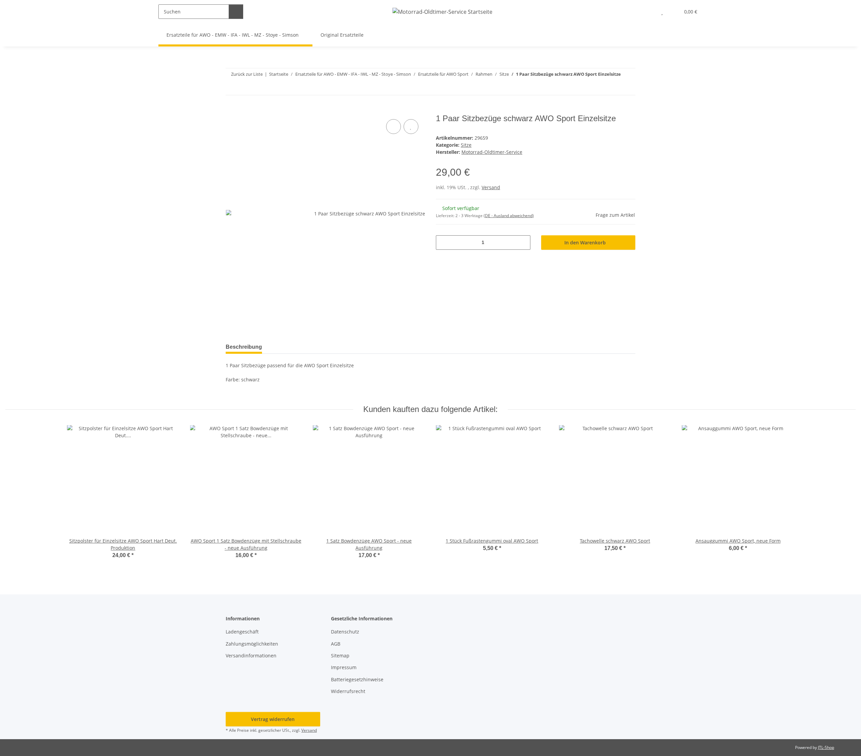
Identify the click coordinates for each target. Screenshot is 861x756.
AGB (335, 644)
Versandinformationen (251, 655)
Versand (491, 187)
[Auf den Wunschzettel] (411, 126)
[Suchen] (236, 11)
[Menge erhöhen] (523, 242)
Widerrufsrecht (348, 691)
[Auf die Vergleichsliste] (393, 126)
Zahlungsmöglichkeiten (252, 644)
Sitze (466, 145)
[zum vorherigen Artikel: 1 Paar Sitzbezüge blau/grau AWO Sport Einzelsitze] (613, 87)
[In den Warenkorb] (231, 110)
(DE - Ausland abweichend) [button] (509, 215)
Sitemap (340, 655)
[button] (648, 11)
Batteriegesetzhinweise (357, 679)
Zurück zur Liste (247, 74)
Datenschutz (345, 631)
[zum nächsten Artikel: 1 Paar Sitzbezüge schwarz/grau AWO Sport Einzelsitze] (628, 87)
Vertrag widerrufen (273, 719)
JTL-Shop (826, 747)
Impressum (344, 667)
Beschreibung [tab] (244, 347)
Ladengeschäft (242, 631)
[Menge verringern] (443, 242)
